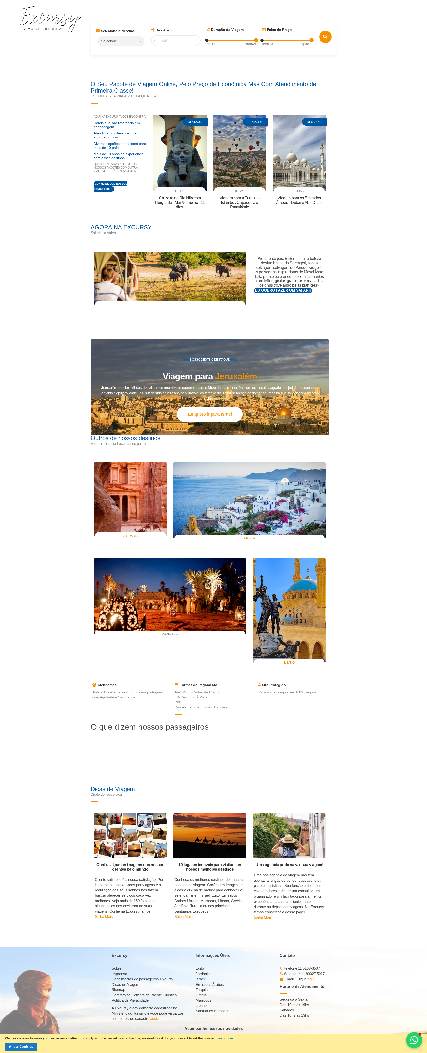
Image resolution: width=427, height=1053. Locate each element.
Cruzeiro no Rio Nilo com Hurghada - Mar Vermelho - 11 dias (180, 202)
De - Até (162, 30)
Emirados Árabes (210, 984)
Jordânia (130, 535)
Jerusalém (236, 376)
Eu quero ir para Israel (210, 414)
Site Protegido (274, 685)
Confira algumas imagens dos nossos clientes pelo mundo (130, 867)
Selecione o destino (117, 31)
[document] (213, 1043)
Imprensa (119, 974)
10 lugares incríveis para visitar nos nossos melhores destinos (209, 867)
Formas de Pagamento (198, 685)
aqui (311, 979)
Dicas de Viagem (323, 7)
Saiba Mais (104, 916)
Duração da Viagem (227, 30)
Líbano (289, 662)
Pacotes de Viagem (284, 7)
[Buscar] (325, 37)
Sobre (116, 968)
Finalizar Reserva (408, 7)
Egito (200, 968)
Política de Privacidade (130, 1000)
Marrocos (203, 1000)
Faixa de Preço (279, 30)
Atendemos (107, 685)
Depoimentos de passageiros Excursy (142, 979)
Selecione (109, 41)
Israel (200, 979)
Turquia (202, 990)
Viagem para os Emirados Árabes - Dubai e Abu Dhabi (299, 200)
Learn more (225, 1038)
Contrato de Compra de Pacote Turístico (144, 995)
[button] (414, 1040)
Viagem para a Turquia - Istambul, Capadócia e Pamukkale (240, 202)
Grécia (249, 538)
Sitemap (118, 990)
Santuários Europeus (213, 1011)
